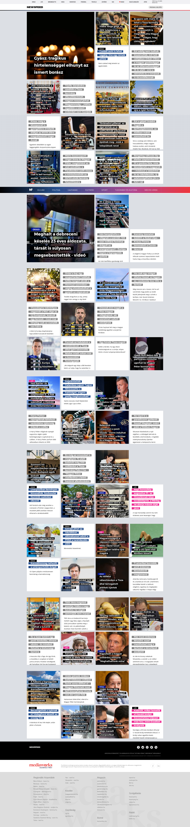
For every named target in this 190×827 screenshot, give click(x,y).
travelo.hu (100, 799)
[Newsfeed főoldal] (34, 747)
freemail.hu (133, 797)
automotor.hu (101, 784)
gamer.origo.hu (102, 789)
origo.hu (68, 802)
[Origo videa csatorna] (151, 747)
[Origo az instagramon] (147, 747)
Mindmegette (52, 2)
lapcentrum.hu (134, 805)
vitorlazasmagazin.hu (104, 804)
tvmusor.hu (101, 810)
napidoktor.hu (102, 794)
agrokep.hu (69, 816)
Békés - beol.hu (38, 786)
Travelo (94, 2)
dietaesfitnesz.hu (103, 802)
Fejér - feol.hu (38, 797)
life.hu (131, 783)
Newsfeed (73, 2)
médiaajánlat (157, 753)
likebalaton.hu (102, 791)
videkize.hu (101, 807)
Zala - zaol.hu (70, 783)
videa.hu (132, 802)
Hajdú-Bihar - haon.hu (41, 802)
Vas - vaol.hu (69, 777)
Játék (145, 2)
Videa (62, 2)
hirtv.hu (67, 799)
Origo (33, 2)
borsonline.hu (102, 821)
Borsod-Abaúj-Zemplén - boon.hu (45, 789)
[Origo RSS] (156, 747)
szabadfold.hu (70, 797)
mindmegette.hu (103, 797)
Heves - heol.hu (38, 804)
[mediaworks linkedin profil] (158, 766)
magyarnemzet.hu (71, 794)
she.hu (131, 785)
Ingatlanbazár (134, 2)
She (113, 2)
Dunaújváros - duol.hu (41, 794)
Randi (122, 2)
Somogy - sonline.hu (40, 815)
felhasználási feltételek (127, 753)
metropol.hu (133, 780)
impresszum (148, 753)
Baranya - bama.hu (40, 784)
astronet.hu (101, 781)
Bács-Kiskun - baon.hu (41, 781)
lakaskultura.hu (102, 786)
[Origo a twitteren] (142, 747)
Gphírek (104, 2)
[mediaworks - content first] (40, 766)
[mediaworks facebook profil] (153, 766)
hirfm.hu (132, 819)
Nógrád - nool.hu (39, 812)
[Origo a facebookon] (138, 747)
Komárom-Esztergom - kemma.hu (45, 810)
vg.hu (67, 813)
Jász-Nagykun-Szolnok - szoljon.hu (45, 807)
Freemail (83, 2)
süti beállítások (139, 753)
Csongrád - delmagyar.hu (42, 791)
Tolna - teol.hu (38, 820)
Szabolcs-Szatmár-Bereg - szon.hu (45, 818)
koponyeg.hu (133, 799)
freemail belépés (156, 7)
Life (42, 2)
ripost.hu (132, 777)
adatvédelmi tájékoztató (112, 753)
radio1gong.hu (134, 816)
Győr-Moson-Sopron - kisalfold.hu (45, 799)
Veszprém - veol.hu (72, 780)
